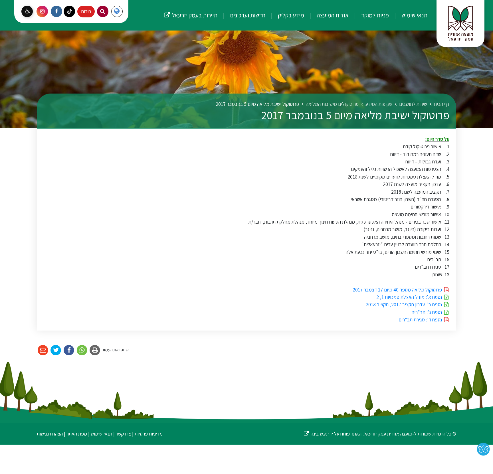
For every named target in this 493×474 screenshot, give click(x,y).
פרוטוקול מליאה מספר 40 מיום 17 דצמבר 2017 (398, 289)
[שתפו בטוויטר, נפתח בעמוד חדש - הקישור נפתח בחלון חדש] (56, 350)
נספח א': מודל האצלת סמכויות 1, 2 (409, 297)
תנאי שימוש (413, 15)
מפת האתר (76, 433)
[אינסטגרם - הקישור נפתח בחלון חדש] (42, 11)
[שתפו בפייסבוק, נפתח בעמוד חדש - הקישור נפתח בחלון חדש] (69, 350)
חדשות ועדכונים (247, 15)
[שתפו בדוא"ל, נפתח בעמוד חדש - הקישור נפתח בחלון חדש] (43, 350)
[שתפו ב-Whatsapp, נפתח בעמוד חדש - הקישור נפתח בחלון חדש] (82, 350)
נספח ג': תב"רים (427, 312)
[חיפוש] (102, 11)
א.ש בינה (315, 433)
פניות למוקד (374, 15)
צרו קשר (123, 433)
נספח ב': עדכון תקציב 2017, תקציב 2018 (404, 304)
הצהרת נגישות (50, 433)
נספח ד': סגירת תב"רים (421, 319)
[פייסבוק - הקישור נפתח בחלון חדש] (56, 11)
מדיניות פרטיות (148, 433)
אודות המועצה (332, 15)
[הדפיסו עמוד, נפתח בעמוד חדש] (95, 350)
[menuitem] (408, 15)
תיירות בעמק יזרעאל (190, 9)
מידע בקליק (290, 15)
